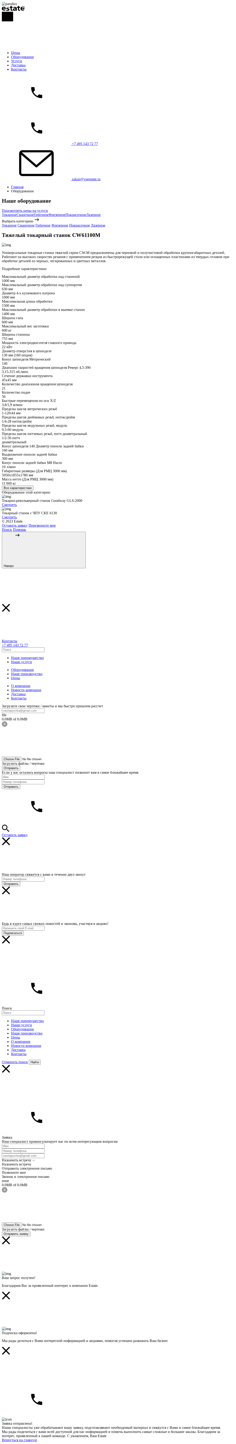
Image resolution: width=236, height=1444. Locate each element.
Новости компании (26, 690)
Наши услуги (21, 662)
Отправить (11, 768)
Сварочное (25, 215)
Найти (35, 1062)
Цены (15, 53)
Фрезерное (57, 215)
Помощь (19, 530)
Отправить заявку (16, 1234)
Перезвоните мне (42, 525)
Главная (17, 187)
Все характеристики (18, 488)
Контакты (19, 69)
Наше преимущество (27, 658)
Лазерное (93, 215)
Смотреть (9, 505)
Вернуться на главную (19, 1440)
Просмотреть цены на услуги (25, 211)
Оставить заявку (15, 525)
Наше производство (26, 674)
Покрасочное (75, 215)
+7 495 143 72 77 (15, 645)
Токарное (9, 215)
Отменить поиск (15, 1062)
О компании (20, 686)
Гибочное (41, 215)
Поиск (7, 530)
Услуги (16, 61)
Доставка (18, 65)
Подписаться (13, 933)
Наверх (9, 566)
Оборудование (22, 57)
